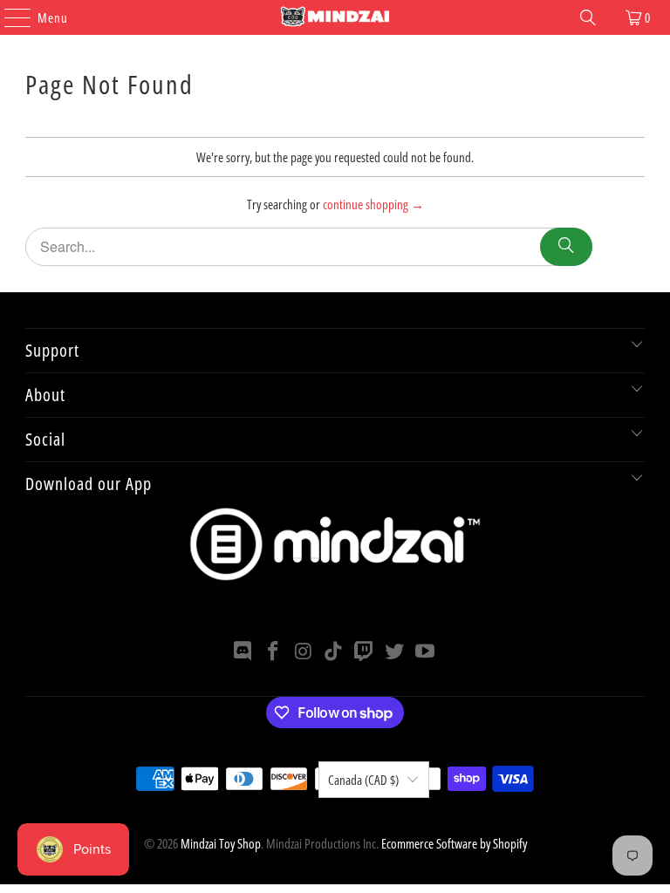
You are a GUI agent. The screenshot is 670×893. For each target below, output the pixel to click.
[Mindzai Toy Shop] (335, 17)
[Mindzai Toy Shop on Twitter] (395, 652)
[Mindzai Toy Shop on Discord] (243, 652)
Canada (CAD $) (363, 779)
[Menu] (8, 17)
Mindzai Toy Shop (221, 843)
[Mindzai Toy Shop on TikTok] (334, 652)
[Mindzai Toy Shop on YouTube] (425, 652)
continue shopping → (373, 204)
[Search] (588, 17)
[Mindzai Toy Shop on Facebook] (274, 652)
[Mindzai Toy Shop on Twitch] (365, 652)
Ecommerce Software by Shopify (454, 843)
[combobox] (308, 247)
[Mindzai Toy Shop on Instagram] (304, 652)
